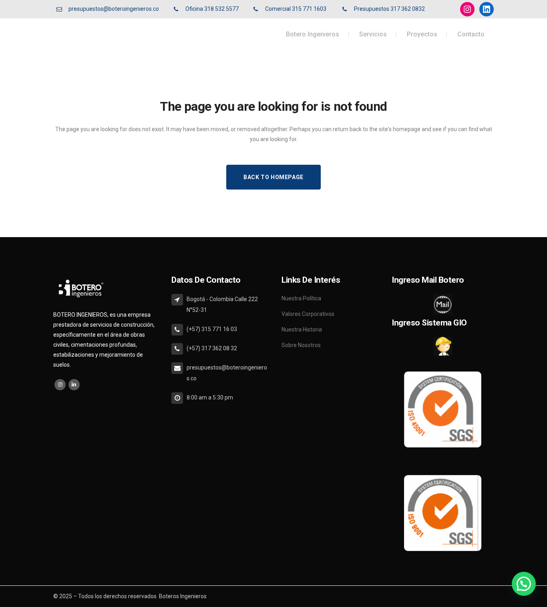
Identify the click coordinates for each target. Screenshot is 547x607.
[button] (524, 584)
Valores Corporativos (308, 314)
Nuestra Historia (302, 329)
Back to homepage (273, 177)
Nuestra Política (301, 298)
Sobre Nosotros (301, 345)
